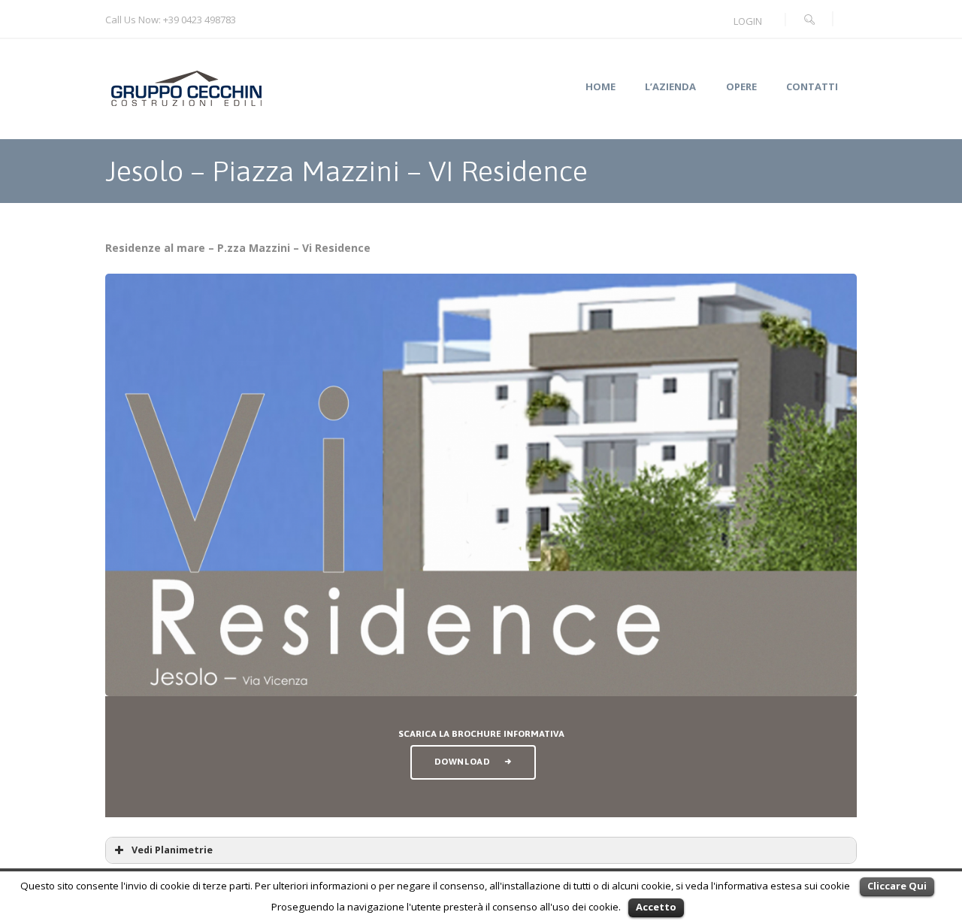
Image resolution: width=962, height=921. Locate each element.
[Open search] (809, 19)
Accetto (656, 906)
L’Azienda (670, 86)
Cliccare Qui (897, 885)
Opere (741, 86)
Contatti (812, 86)
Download (462, 761)
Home (600, 86)
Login (748, 21)
